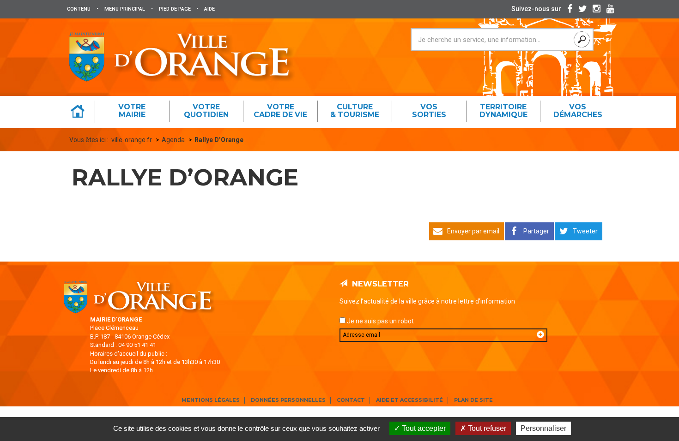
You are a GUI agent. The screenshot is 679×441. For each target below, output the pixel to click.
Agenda (173, 139)
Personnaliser (543, 428)
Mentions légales (211, 400)
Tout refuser (486, 428)
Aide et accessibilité (409, 400)
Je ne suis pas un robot (380, 321)
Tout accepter (423, 428)
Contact (351, 400)
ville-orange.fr (131, 139)
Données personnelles (288, 400)
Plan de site (473, 400)
